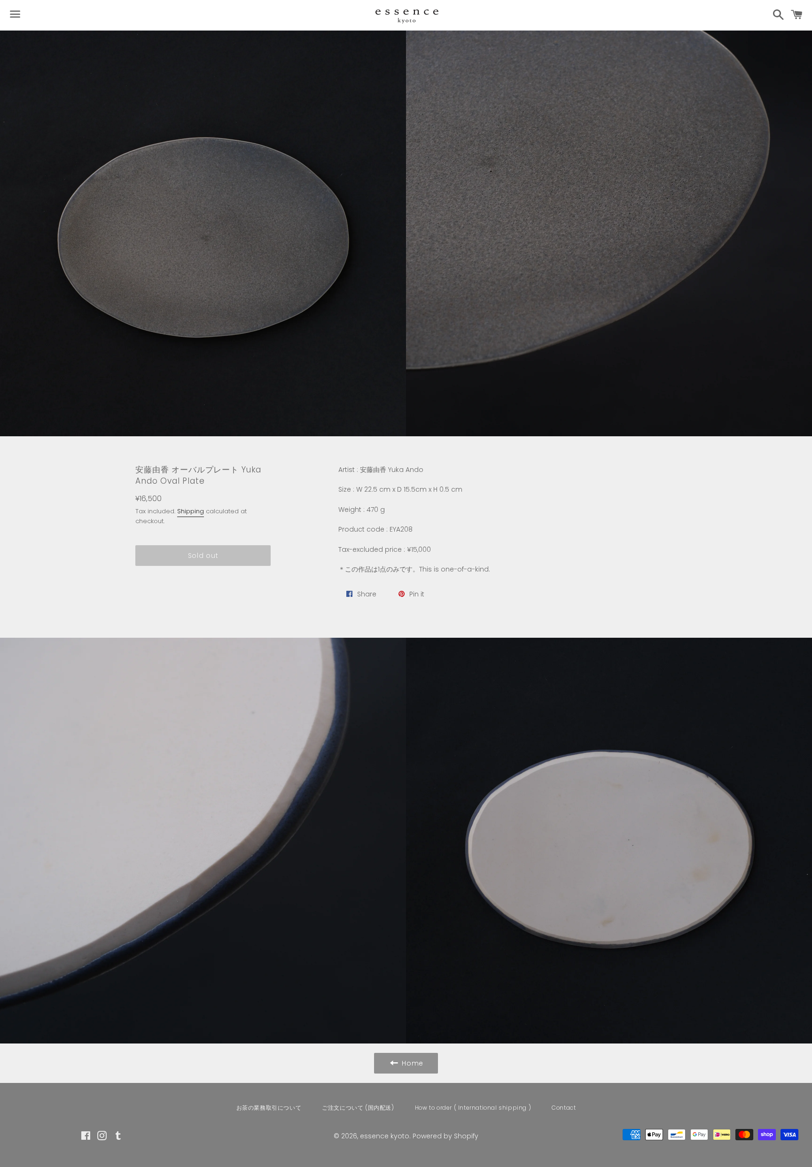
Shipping (190, 511)
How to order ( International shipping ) (473, 1108)
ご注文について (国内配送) (358, 1108)
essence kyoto (384, 1136)
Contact (564, 1108)
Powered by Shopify (445, 1136)
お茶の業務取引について (269, 1108)
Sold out (203, 555)
